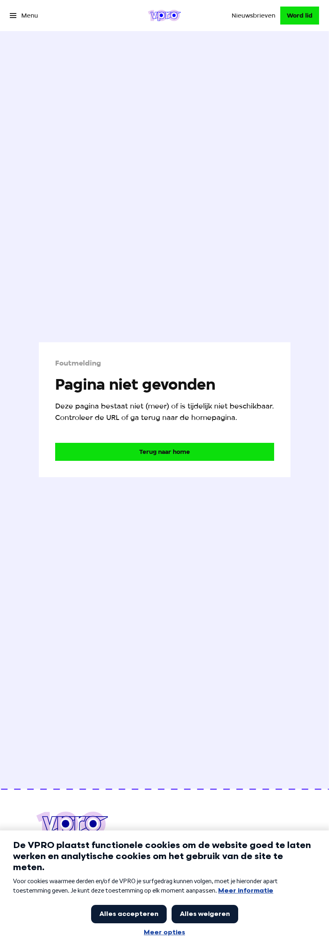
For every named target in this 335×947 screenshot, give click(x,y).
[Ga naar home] (164, 15)
